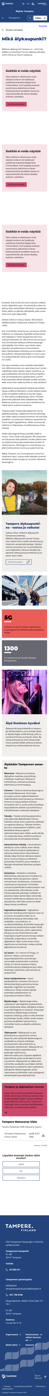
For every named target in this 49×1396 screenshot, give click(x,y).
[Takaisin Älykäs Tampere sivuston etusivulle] (8, 5)
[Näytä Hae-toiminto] (30, 18)
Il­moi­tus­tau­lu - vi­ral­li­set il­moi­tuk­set (33, 1337)
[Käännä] (33, 4)
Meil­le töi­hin (12, 1345)
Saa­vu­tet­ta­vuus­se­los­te (23, 1386)
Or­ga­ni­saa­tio (12, 1334)
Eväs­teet (7, 1386)
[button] (21, 1164)
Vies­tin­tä (29, 1345)
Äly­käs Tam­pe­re (14, 29)
